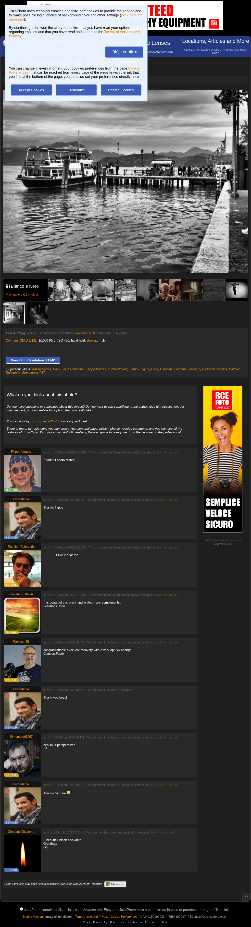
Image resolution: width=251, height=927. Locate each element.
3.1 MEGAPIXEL (129, 264)
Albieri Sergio (41, 369)
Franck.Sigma (139, 369)
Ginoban (166, 369)
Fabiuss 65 (76, 369)
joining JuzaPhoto (45, 421)
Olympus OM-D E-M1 (21, 340)
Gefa (154, 369)
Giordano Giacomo (187, 369)
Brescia (92, 340)
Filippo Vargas (96, 369)
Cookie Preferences (124, 916)
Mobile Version (33, 916)
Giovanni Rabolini (214, 369)
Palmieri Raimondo (21, 546)
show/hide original (166, 452)
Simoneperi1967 (33, 373)
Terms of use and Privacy (91, 916)
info (229, 543)
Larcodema (82, 333)
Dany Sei (59, 369)
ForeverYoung (117, 369)
